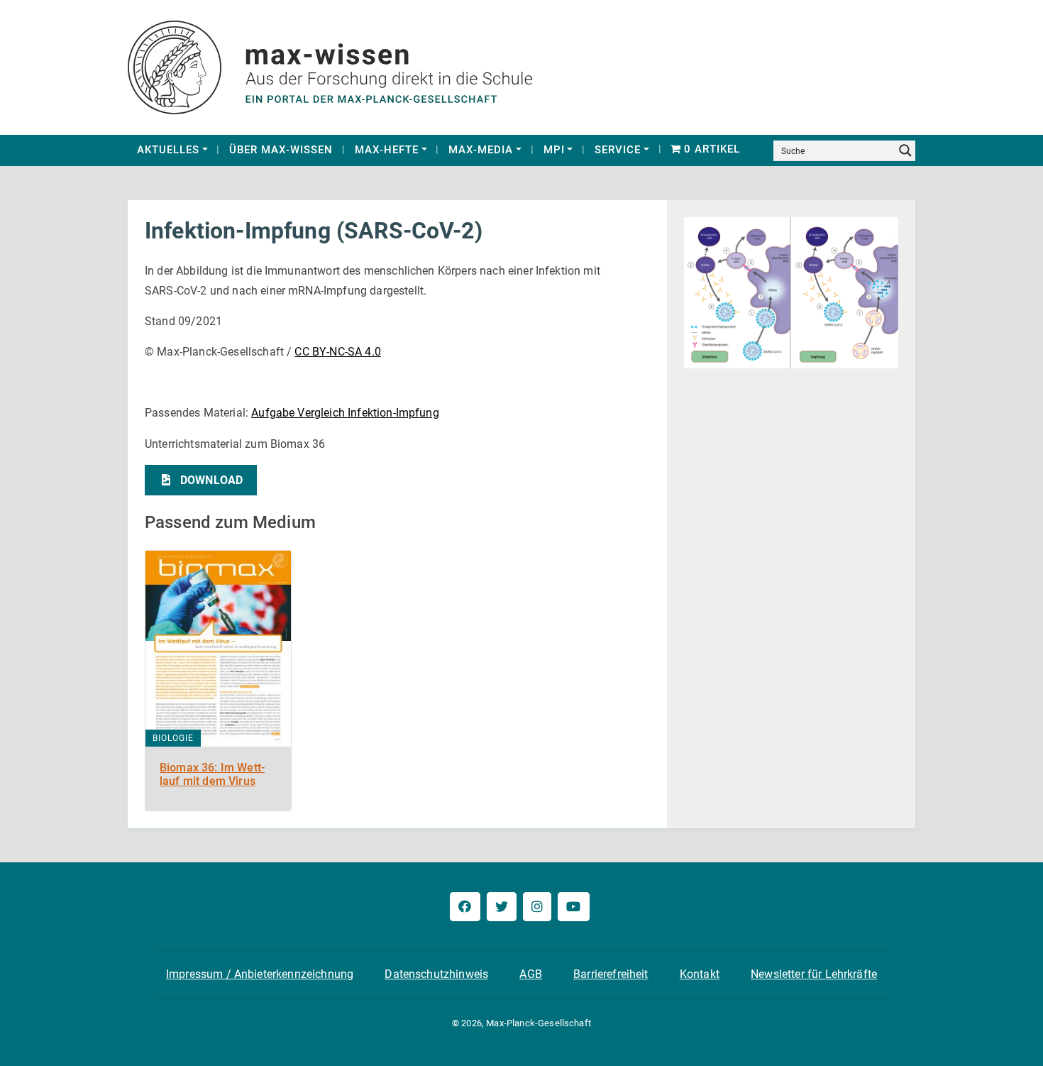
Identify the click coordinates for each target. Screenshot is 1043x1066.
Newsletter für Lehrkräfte (814, 974)
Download (211, 480)
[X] (502, 906)
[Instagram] (537, 906)
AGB (530, 974)
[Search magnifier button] (905, 150)
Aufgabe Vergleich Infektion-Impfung (345, 412)
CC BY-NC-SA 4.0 (337, 351)
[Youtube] (573, 906)
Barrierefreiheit (611, 974)
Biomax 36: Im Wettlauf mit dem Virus (212, 774)
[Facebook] (465, 906)
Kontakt (699, 974)
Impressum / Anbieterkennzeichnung (259, 974)
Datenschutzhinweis (436, 974)
